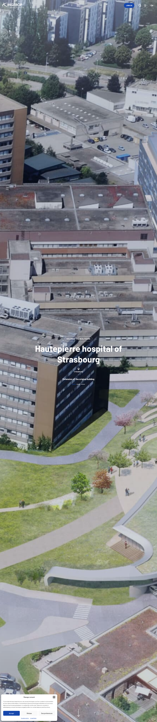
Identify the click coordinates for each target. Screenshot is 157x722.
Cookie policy (25, 718)
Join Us (129, 5)
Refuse (29, 713)
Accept (11, 713)
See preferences (46, 713)
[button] (54, 697)
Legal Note (33, 718)
